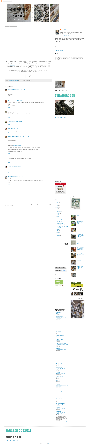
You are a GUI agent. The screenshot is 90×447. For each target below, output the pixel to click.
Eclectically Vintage (60, 363)
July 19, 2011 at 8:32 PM (16, 111)
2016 (57, 201)
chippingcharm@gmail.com (60, 50)
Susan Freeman (11, 100)
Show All (67, 421)
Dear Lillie (58, 372)
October (58, 213)
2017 (57, 199)
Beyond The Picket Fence (61, 343)
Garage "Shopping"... (60, 223)
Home (29, 226)
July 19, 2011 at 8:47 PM (17, 121)
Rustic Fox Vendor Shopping (60, 332)
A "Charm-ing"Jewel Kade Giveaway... (61, 220)
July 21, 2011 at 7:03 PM (18, 176)
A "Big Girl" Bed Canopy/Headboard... (80, 274)
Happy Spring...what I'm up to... (80, 216)
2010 (57, 238)
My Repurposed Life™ (60, 403)
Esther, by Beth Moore (15, 65)
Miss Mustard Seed (59, 321)
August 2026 (58, 340)
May (58, 230)
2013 (57, 205)
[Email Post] (24, 80)
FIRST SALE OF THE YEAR (60, 408)
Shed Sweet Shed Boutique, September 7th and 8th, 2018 (80, 229)
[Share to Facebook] (29, 80)
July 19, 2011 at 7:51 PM (18, 100)
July (58, 217)
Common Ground (59, 376)
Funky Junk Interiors (60, 335)
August (58, 216)
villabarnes (58, 407)
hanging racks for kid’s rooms (61, 349)
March (58, 233)
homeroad (58, 352)
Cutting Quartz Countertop (60, 353)
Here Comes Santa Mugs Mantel (61, 364)
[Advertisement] (28, 215)
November (59, 211)
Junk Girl (9, 166)
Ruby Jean (58, 389)
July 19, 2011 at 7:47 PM (20, 89)
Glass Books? (59, 221)
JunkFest (58, 380)
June (58, 229)
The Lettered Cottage (60, 359)
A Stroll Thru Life (59, 312)
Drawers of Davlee (59, 339)
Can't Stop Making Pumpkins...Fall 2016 (80, 267)
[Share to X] (28, 80)
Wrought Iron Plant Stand (60, 404)
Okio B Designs (59, 367)
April (58, 232)
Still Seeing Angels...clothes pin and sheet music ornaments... (80, 262)
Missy (9, 128)
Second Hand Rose (59, 398)
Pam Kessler (10, 121)
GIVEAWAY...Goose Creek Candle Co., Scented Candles (80, 248)
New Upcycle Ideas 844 (60, 336)
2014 (57, 204)
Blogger (49, 443)
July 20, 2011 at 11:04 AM (17, 145)
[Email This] (26, 80)
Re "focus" (58, 377)
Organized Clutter (59, 393)
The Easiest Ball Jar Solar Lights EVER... (80, 222)
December (59, 210)
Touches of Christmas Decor (60, 373)
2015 (57, 202)
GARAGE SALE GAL (12, 89)
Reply (9, 107)
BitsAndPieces (11, 176)
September (59, 214)
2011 (57, 208)
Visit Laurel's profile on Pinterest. (61, 117)
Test (57, 313)
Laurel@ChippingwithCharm (67, 29)
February (58, 235)
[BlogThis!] (27, 80)
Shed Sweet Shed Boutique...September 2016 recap (80, 235)
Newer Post (7, 226)
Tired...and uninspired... (61, 224)
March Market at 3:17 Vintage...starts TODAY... (80, 254)
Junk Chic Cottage (59, 331)
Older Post (50, 226)
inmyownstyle (58, 411)
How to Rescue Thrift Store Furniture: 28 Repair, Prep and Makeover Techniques (61, 328)
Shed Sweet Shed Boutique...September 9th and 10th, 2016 (80, 242)
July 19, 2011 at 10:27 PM (24, 136)
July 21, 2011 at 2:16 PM (16, 166)
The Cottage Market (60, 325)
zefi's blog (58, 348)
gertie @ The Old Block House (13, 136)
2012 (57, 207)
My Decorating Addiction (60, 416)
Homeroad (10, 111)
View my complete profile (64, 35)
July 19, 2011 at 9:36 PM (15, 128)
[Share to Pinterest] (31, 80)
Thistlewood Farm (59, 316)
